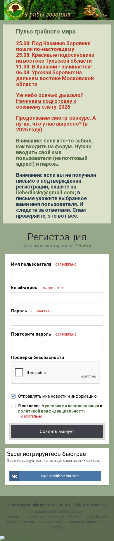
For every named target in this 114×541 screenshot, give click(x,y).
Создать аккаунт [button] (57, 431)
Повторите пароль (44, 334)
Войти (84, 246)
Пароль (32, 310)
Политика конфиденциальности (39, 504)
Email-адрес (37, 287)
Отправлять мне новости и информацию (57, 396)
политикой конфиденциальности (52, 411)
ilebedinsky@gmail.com (45, 192)
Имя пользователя (44, 264)
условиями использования (72, 405)
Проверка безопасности (37, 357)
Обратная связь (90, 504)
